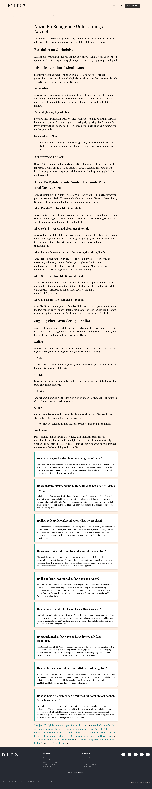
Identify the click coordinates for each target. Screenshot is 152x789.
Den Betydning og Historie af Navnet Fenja (91, 735)
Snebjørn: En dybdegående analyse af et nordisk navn (61, 725)
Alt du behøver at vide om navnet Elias (86, 732)
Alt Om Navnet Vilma (55, 743)
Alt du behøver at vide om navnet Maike (54, 739)
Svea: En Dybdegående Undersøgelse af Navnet (78, 728)
